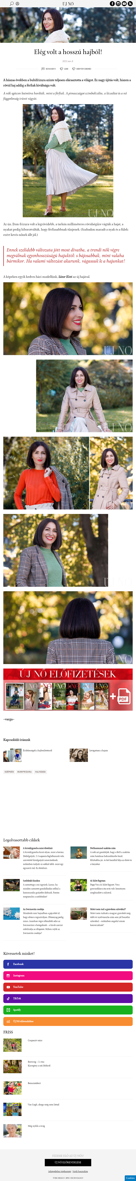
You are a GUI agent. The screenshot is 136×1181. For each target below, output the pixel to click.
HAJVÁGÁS (40, 772)
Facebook (18, 964)
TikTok (17, 998)
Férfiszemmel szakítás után (103, 848)
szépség (9, 772)
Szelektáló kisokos (31, 881)
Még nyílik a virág (36, 1126)
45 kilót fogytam (97, 881)
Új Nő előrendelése (23, 1021)
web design (59, 1178)
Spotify (17, 1010)
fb (112, 3)
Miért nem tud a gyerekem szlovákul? (108, 909)
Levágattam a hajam (98, 751)
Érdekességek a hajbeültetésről (37, 751)
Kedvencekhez (83, 69)
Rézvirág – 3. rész (36, 1062)
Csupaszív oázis (35, 1041)
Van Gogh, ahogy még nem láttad (43, 1105)
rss (130, 3)
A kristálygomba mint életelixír (38, 848)
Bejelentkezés (17, 3)
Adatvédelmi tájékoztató (59, 1172)
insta (118, 3)
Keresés (11, 3)
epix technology (74, 1178)
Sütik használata (80, 1172)
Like (66, 69)
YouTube (18, 987)
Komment (51, 69)
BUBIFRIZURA (24, 772)
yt (124, 3)
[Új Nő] (68, 4)
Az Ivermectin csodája (33, 909)
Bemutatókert (34, 1083)
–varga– (8, 719)
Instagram (18, 975)
